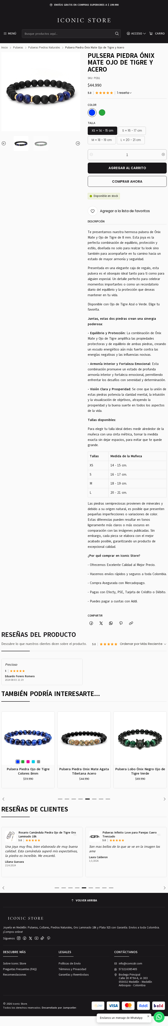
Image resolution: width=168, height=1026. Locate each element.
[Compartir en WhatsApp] (111, 623)
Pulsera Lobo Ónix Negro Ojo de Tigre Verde (140, 771)
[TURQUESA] (33, 762)
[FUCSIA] (28, 762)
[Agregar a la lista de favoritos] (6, 733)
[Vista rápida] (6, 743)
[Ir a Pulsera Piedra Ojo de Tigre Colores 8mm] (28, 738)
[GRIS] (38, 762)
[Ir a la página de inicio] (84, 20)
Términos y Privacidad (72, 969)
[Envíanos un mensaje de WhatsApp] (159, 1017)
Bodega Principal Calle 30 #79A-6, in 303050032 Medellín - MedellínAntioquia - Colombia (135, 980)
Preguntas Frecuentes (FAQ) (20, 969)
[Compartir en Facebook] (91, 623)
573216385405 (128, 969)
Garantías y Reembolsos (74, 975)
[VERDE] (102, 112)
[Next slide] (77, 143)
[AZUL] (92, 112)
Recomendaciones (14, 975)
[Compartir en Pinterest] (120, 623)
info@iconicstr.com (130, 964)
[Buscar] (117, 33)
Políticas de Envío (70, 964)
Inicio (4, 47)
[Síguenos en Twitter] (30, 938)
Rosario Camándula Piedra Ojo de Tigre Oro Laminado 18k (47, 835)
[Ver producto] (10, 836)
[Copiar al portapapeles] (131, 623)
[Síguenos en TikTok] (42, 938)
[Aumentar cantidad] (163, 155)
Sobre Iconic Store (14, 964)
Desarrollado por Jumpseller (59, 1007)
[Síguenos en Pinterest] (48, 938)
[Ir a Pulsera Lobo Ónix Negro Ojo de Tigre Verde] (140, 738)
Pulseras (18, 47)
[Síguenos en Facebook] (25, 938)
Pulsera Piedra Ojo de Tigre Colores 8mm (28, 771)
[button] (60, 799)
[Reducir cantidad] (91, 155)
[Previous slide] (4, 143)
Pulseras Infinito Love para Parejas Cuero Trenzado (129, 835)
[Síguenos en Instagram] (19, 938)
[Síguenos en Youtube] (36, 938)
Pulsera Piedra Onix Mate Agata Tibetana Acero (84, 771)
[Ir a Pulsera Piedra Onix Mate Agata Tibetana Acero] (84, 738)
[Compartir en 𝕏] (101, 623)
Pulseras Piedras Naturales (44, 47)
